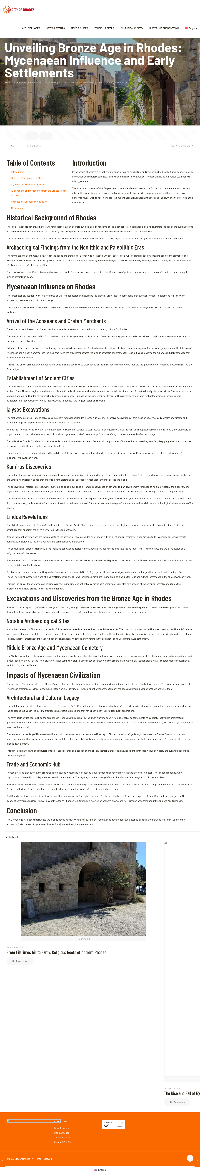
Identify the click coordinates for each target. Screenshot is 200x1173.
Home (8, 82)
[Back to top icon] (190, 1158)
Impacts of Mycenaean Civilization (29, 201)
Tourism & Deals (62, 1137)
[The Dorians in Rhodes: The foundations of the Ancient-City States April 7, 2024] (197, 1160)
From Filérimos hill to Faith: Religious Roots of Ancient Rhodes (56, 952)
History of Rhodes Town (29, 82)
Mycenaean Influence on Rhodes (28, 184)
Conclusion (17, 207)
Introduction (17, 171)
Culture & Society (63, 1142)
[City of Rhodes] (18, 9)
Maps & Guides (61, 1132)
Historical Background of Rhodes (28, 178)
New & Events (61, 1127)
